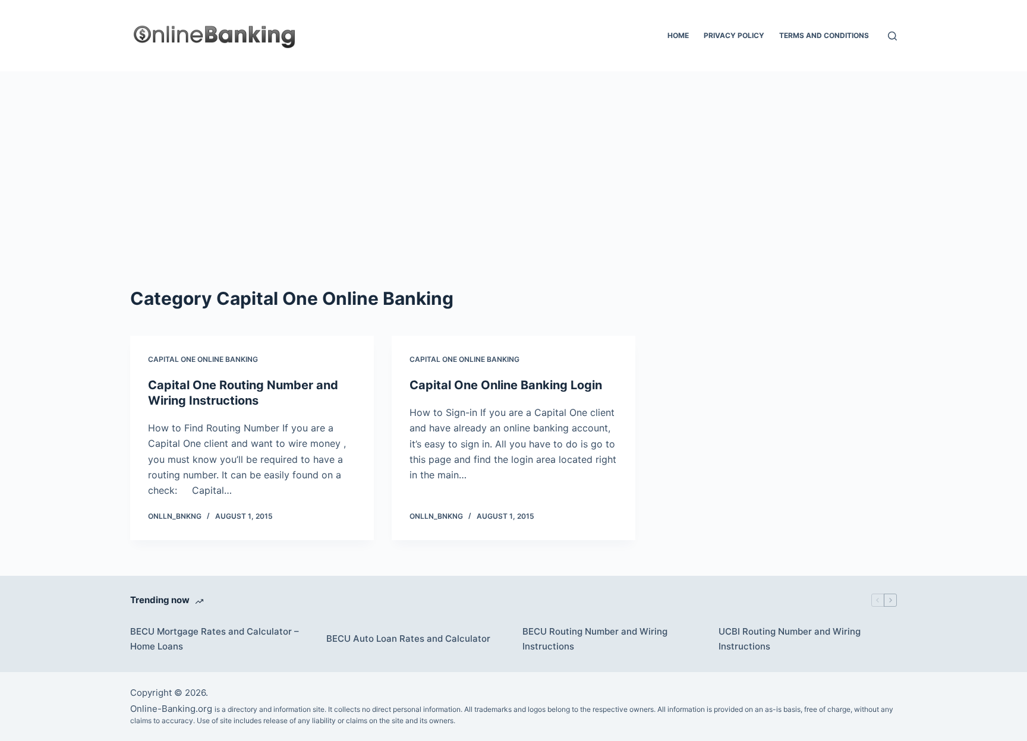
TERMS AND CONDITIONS (824, 35)
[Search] (892, 35)
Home (678, 35)
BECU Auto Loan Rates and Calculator (408, 638)
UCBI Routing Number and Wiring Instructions (790, 639)
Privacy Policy (734, 35)
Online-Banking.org (171, 708)
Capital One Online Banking (203, 359)
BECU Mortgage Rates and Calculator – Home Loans (214, 639)
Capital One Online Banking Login (505, 385)
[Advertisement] (513, 160)
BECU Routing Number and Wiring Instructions (594, 639)
